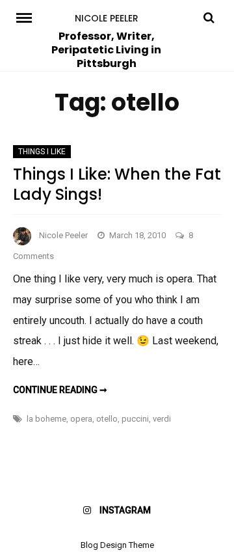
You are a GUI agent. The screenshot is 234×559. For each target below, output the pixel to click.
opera (81, 419)
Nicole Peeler (106, 18)
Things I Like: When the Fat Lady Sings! (117, 184)
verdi (162, 419)
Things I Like (42, 151)
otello (107, 419)
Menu (25, 17)
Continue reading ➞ (60, 389)
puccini (135, 419)
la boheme (46, 419)
